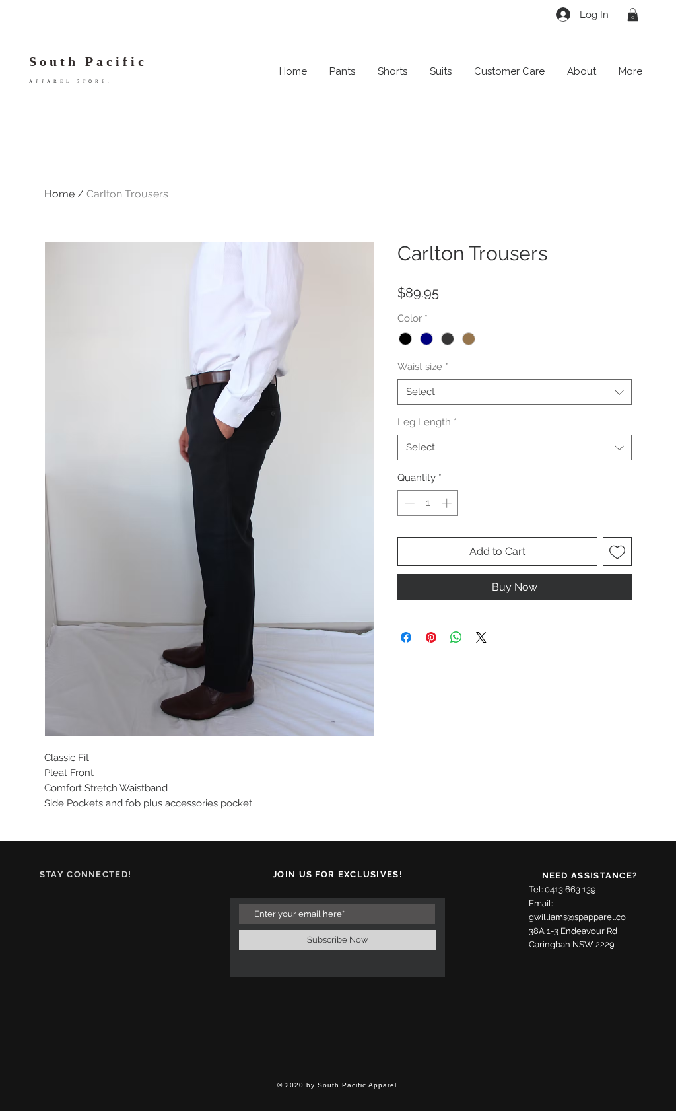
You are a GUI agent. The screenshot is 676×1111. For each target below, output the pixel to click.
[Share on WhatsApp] (456, 637)
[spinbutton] (428, 503)
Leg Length (427, 422)
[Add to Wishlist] (617, 551)
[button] (632, 14)
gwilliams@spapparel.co (577, 917)
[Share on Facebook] (406, 637)
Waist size (422, 367)
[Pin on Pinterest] (431, 637)
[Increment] (448, 503)
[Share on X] (481, 637)
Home (59, 194)
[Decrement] (408, 503)
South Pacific (88, 61)
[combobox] (514, 392)
